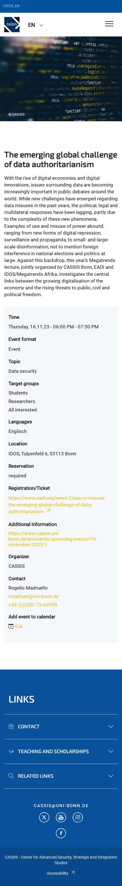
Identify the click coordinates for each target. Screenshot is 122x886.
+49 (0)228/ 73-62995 (33, 605)
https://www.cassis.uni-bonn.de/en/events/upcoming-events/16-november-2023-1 (53, 538)
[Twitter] (44, 818)
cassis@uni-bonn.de (61, 805)
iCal (18, 626)
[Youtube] (61, 818)
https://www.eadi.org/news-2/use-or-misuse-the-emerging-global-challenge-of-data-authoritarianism (57, 505)
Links (22, 699)
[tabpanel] (61, 78)
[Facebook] (61, 834)
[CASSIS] (12, 24)
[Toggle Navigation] (109, 24)
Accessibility (57, 873)
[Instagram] (78, 818)
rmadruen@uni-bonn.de (33, 596)
